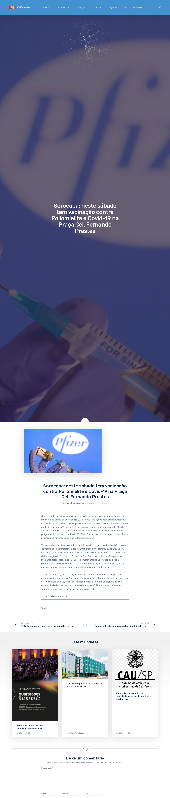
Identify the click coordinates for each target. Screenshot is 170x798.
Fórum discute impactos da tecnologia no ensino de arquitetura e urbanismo (134, 696)
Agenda (113, 7)
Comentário (47, 768)
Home (46, 7)
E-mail (66, 793)
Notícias (97, 7)
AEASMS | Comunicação (74, 503)
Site (86, 793)
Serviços (81, 7)
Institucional (63, 7)
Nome (44, 793)
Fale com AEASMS (133, 7)
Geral (85, 481)
